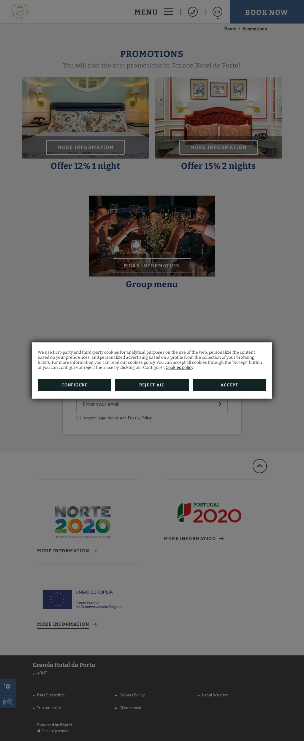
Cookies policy (179, 367)
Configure (74, 385)
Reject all (152, 385)
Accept (229, 385)
